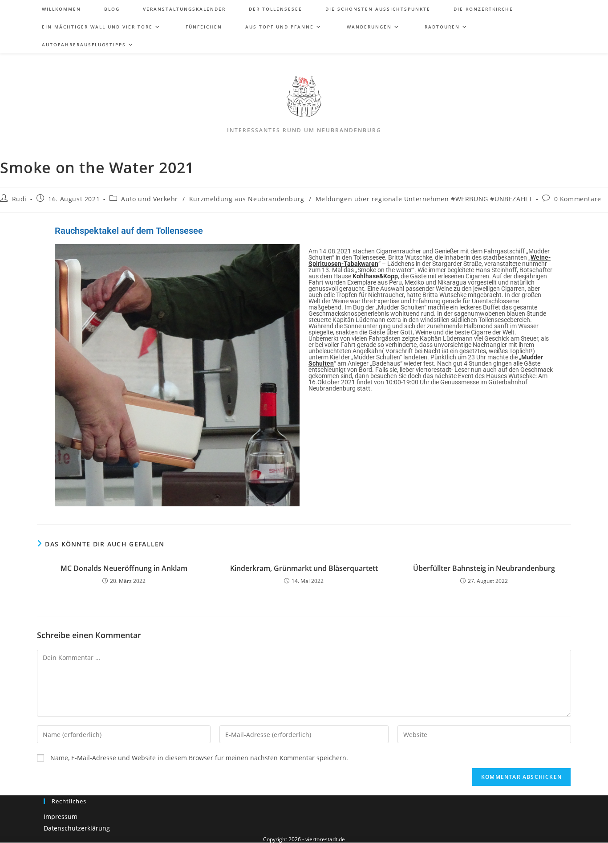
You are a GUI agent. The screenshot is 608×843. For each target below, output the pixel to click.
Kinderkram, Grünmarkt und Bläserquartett (304, 568)
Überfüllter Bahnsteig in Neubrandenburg (484, 568)
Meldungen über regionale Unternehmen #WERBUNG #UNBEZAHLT (424, 199)
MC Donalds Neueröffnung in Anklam (124, 568)
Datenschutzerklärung (77, 828)
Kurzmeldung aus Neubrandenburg (246, 199)
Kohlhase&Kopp (375, 276)
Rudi (19, 199)
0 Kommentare (577, 199)
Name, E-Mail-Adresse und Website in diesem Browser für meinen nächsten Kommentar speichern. (199, 758)
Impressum (60, 816)
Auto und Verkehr (149, 199)
